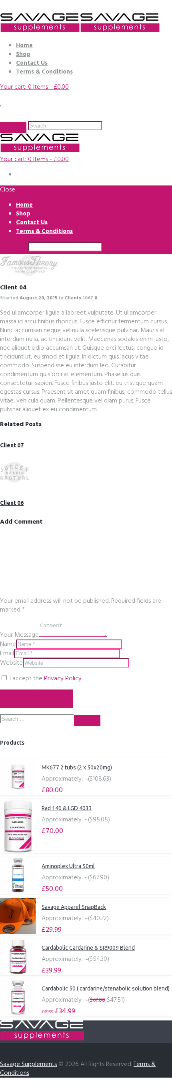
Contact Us (32, 63)
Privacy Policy (63, 679)
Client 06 (12, 503)
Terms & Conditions (44, 72)
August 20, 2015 (39, 298)
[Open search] (13, 127)
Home (24, 45)
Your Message (19, 635)
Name (8, 644)
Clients (72, 298)
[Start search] (13, 248)
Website (11, 663)
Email (7, 653)
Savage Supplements (28, 1064)
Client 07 (12, 445)
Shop (23, 54)
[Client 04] (29, 275)
